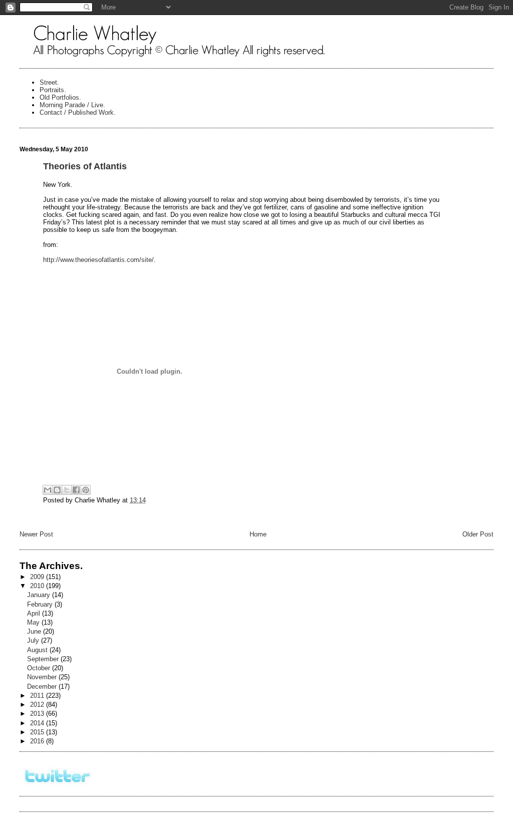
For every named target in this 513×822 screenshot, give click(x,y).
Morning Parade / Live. (72, 105)
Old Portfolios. (60, 97)
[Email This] (48, 490)
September (44, 659)
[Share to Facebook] (76, 490)
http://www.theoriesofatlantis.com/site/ (98, 259)
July (34, 640)
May (34, 622)
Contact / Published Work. (78, 112)
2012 (38, 704)
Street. (49, 82)
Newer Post (36, 534)
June (35, 631)
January (39, 595)
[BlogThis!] (57, 490)
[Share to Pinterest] (86, 490)
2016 (38, 741)
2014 (38, 723)
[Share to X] (67, 490)
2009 (38, 577)
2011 (38, 695)
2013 (38, 713)
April (34, 613)
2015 (38, 732)
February (41, 604)
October (39, 668)
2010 (38, 586)
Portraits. (53, 90)
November (43, 677)
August (38, 650)
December (43, 686)
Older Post (477, 534)
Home (258, 534)
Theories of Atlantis (85, 166)
